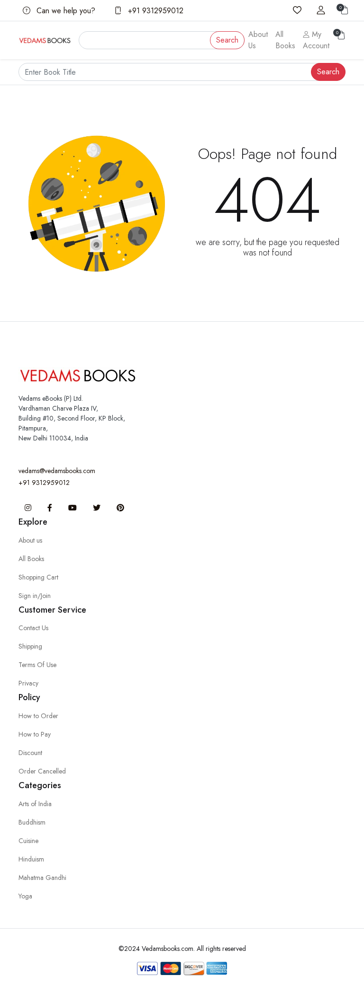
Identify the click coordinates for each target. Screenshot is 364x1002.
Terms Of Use (37, 664)
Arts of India (35, 804)
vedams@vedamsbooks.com (56, 470)
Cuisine (28, 840)
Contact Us (33, 628)
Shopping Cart (38, 577)
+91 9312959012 (154, 10)
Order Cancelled (42, 771)
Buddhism (32, 822)
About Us (258, 40)
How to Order (38, 716)
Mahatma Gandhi (42, 877)
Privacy (28, 683)
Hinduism (31, 859)
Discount (30, 752)
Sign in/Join (34, 595)
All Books (285, 40)
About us (30, 540)
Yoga (25, 896)
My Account (316, 40)
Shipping (30, 646)
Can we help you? (64, 10)
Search (227, 40)
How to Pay (34, 734)
